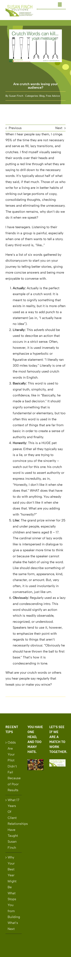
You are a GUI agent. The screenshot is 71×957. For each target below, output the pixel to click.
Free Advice (53, 95)
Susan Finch (16, 95)
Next (58, 128)
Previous (15, 128)
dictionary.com (16, 261)
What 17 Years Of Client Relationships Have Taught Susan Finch (14, 824)
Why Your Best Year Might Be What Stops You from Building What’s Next (14, 893)
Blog (41, 95)
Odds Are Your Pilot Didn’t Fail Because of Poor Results (14, 766)
